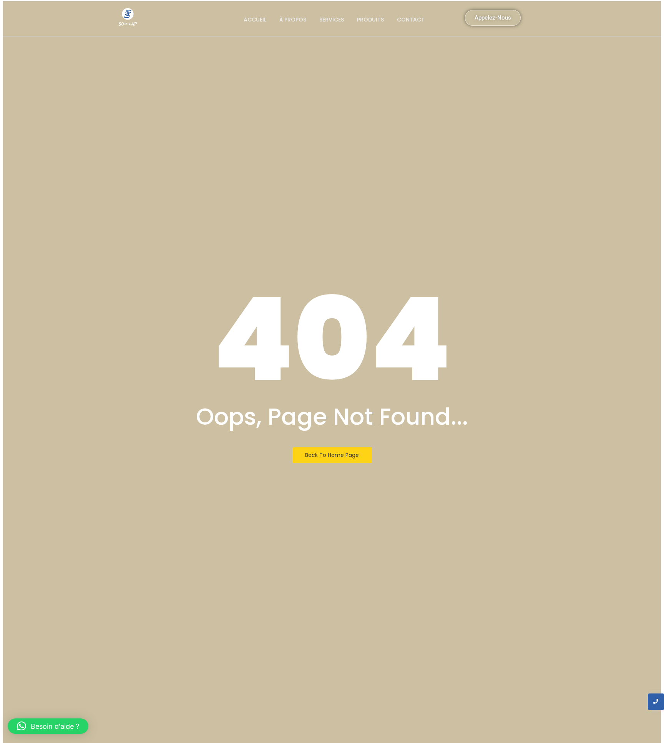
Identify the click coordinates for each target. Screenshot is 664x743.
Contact (411, 19)
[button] (48, 726)
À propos (292, 19)
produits (370, 19)
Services (331, 19)
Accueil (255, 19)
